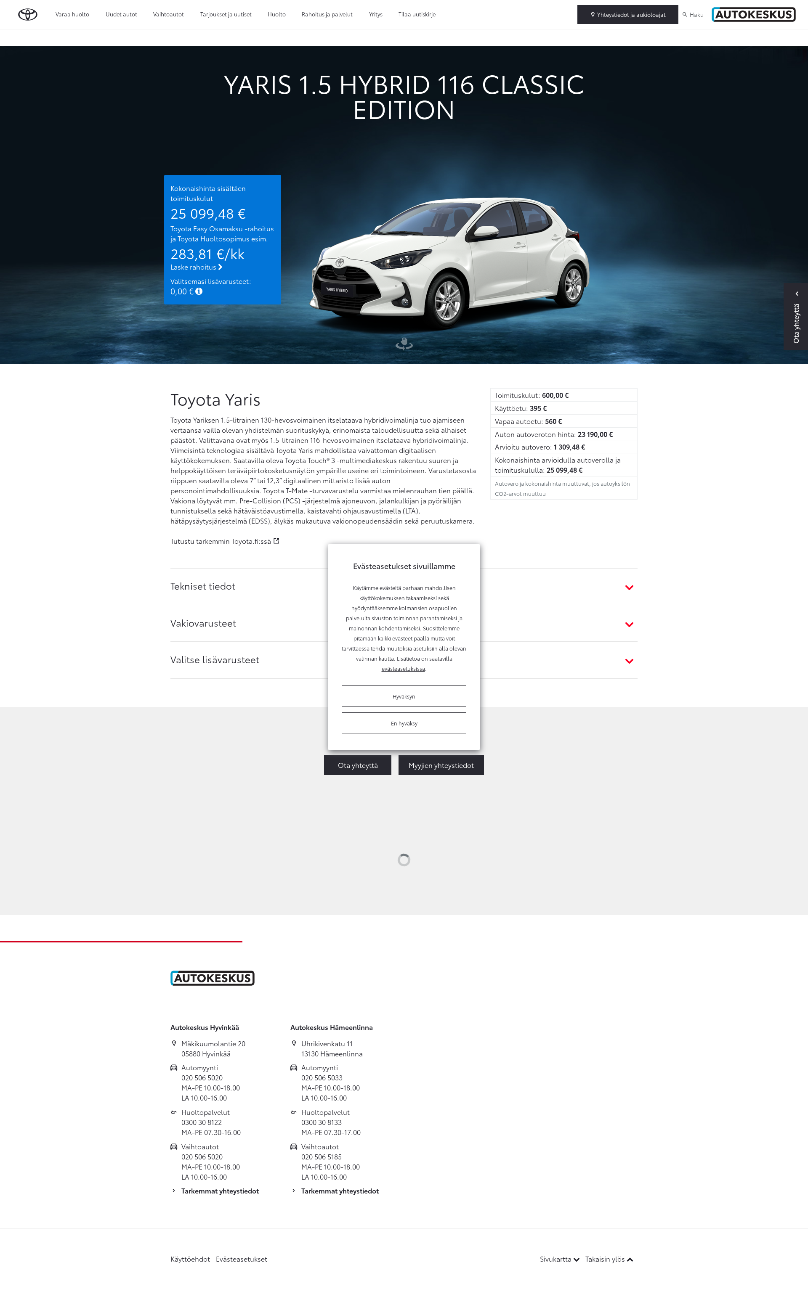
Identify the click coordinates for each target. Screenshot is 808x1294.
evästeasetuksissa (403, 668)
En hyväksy (404, 723)
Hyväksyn (404, 696)
